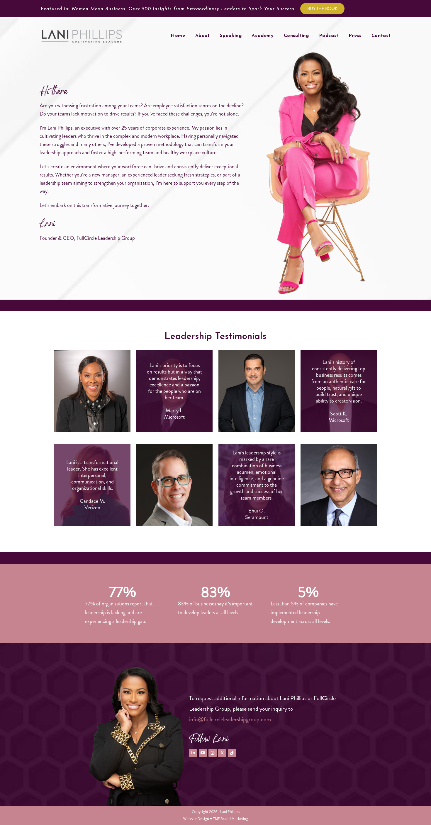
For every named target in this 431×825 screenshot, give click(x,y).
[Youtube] (203, 753)
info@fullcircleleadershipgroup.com (230, 719)
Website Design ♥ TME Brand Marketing (215, 818)
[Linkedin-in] (193, 753)
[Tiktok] (232, 753)
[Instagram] (212, 753)
